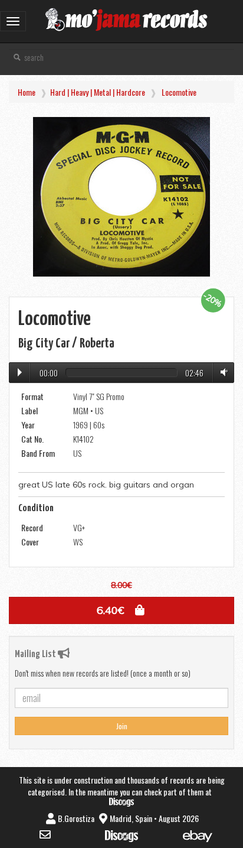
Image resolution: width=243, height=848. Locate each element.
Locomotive (179, 92)
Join (121, 726)
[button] (121, 610)
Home (26, 92)
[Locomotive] (121, 197)
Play (20, 372)
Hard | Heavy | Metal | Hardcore (97, 92)
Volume (222, 372)
